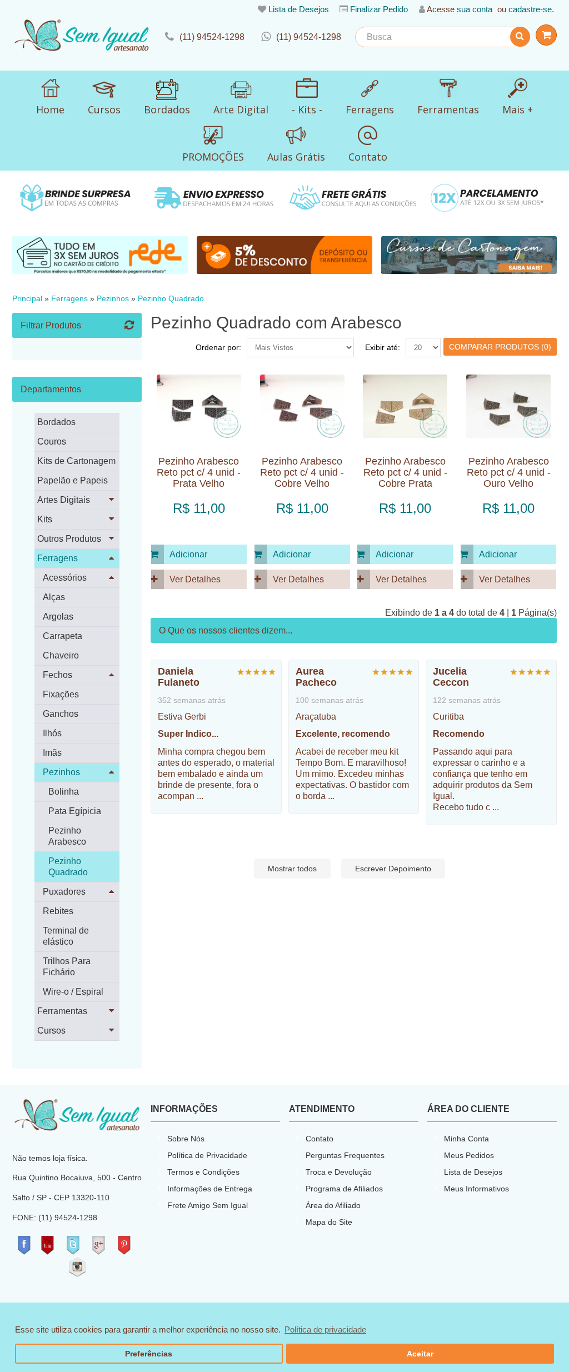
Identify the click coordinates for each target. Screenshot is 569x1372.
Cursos (51, 1030)
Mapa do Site (329, 1222)
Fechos (57, 675)
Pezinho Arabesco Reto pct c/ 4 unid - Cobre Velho (302, 472)
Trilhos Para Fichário (67, 966)
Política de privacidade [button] (325, 1329)
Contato (319, 1138)
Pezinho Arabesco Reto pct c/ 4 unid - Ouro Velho (509, 472)
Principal (27, 299)
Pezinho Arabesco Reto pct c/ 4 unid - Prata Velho (199, 472)
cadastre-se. (531, 9)
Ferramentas (62, 1011)
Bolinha (63, 791)
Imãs (52, 752)
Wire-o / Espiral (73, 991)
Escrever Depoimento (393, 868)
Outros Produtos (69, 538)
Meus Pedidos (469, 1155)
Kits (44, 519)
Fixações (61, 694)
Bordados (56, 422)
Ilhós (52, 733)
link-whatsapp (301, 37)
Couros (51, 441)
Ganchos (60, 714)
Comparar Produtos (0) (500, 346)
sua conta (474, 9)
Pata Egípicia (74, 811)
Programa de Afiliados (344, 1188)
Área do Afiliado (333, 1205)
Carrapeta (62, 636)
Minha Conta (466, 1138)
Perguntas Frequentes (345, 1155)
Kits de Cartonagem (76, 461)
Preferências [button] (148, 1354)
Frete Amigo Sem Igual (207, 1205)
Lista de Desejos (298, 9)
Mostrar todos (292, 868)
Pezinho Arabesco (67, 836)
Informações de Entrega (209, 1188)
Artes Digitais (63, 500)
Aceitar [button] (420, 1354)
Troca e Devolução (339, 1172)
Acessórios (65, 577)
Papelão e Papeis (72, 480)
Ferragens (69, 299)
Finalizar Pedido (379, 9)
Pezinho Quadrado (171, 299)
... (200, 796)
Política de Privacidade (207, 1155)
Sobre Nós (185, 1138)
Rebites (58, 911)
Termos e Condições (203, 1172)
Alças (54, 597)
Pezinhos (113, 299)
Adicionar (188, 554)
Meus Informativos (476, 1188)
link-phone (204, 37)
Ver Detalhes (195, 579)
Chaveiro (61, 655)
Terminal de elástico (66, 936)
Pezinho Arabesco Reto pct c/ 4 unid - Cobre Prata (405, 472)
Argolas (58, 616)
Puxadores (64, 891)
